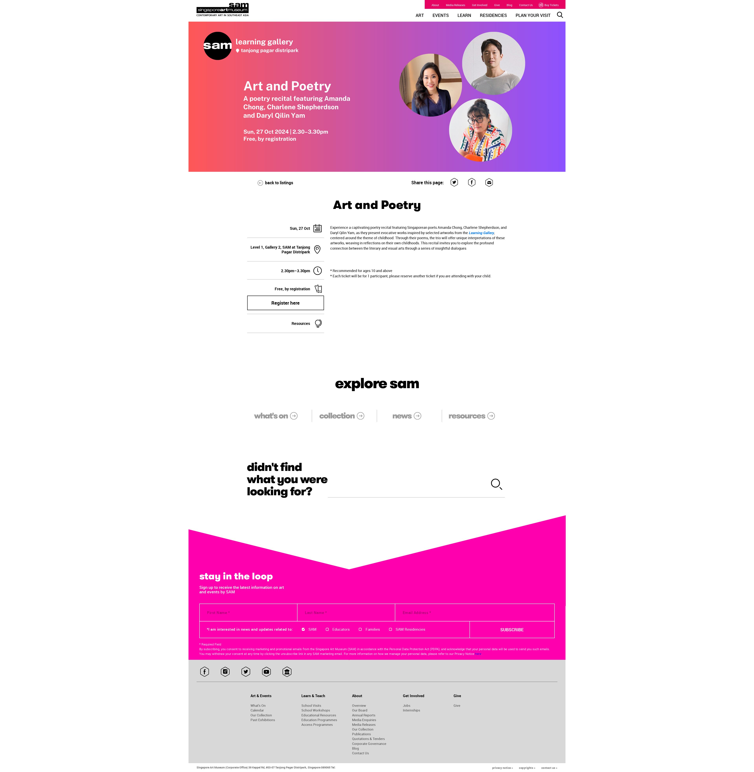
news (401, 415)
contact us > (549, 768)
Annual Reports (363, 715)
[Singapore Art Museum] (243, 9)
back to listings (279, 182)
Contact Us (526, 5)
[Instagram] (225, 672)
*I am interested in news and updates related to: (250, 629)
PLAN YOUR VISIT (533, 15)
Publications (361, 734)
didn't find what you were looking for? (287, 479)
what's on (271, 415)
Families (373, 629)
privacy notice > (502, 768)
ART (420, 15)
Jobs (406, 705)
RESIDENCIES (493, 15)
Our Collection (261, 715)
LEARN (464, 15)
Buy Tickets (551, 5)
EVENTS (441, 15)
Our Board (359, 710)
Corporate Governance (369, 744)
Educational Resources (318, 715)
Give (497, 5)
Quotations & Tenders (368, 739)
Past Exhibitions (263, 720)
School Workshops (315, 710)
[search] (497, 485)
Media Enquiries (364, 720)
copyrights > (527, 768)
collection (336, 415)
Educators (341, 629)
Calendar (257, 710)
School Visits (311, 705)
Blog (509, 5)
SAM (312, 629)
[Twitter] (454, 182)
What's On (258, 705)
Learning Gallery (481, 232)
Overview (359, 705)
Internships (411, 710)
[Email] (489, 182)
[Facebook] (472, 182)
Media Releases (455, 5)
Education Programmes (319, 720)
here (478, 654)
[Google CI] (287, 672)
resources (466, 415)
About (435, 5)
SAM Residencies (410, 629)
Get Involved (479, 5)
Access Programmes (317, 724)
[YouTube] (266, 672)
